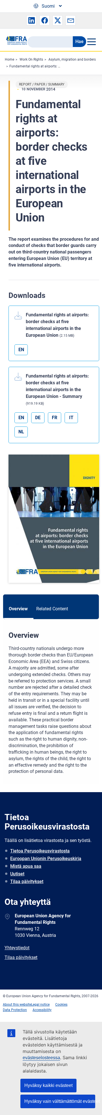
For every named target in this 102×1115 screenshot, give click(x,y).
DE (38, 417)
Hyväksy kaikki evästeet (48, 1085)
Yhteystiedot (17, 947)
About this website (17, 1005)
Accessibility (42, 1010)
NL (21, 431)
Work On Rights (31, 59)
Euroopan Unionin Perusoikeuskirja (45, 858)
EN (21, 349)
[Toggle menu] (91, 42)
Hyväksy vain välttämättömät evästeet (59, 1101)
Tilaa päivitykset (26, 881)
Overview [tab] (18, 608)
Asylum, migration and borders (72, 59)
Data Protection (15, 1010)
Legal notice (40, 1005)
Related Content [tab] (52, 608)
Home (9, 59)
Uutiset (17, 874)
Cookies (61, 1005)
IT (71, 417)
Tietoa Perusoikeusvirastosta (40, 851)
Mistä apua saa (25, 866)
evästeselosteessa (41, 1057)
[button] (31, 20)
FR (54, 417)
